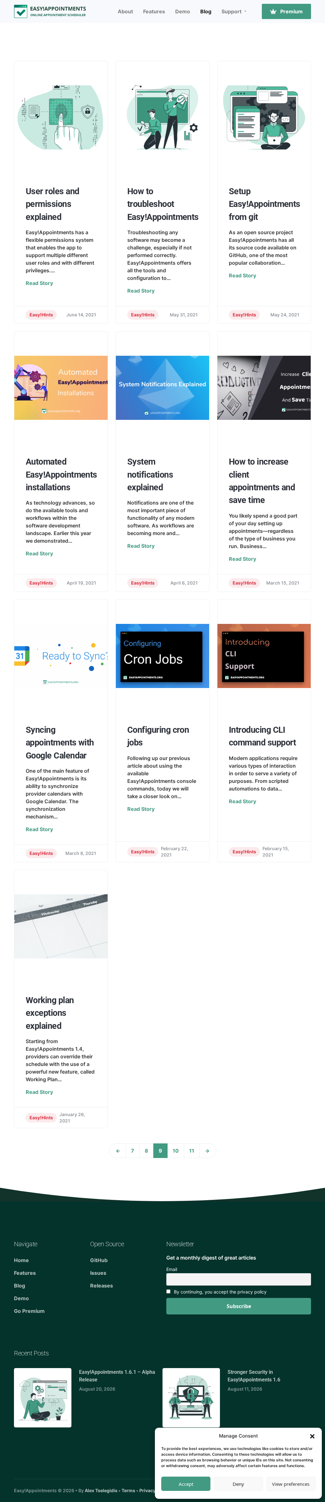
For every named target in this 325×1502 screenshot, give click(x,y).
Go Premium (29, 1311)
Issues (98, 1273)
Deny (238, 1484)
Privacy (147, 1490)
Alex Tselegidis (101, 1490)
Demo (182, 11)
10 (176, 1151)
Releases (101, 1285)
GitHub (99, 1260)
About (125, 11)
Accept (186, 1484)
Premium (291, 11)
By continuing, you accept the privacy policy (220, 1291)
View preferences (290, 1484)
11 (191, 1151)
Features (154, 11)
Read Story (39, 283)
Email (171, 1269)
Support (232, 11)
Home (21, 1260)
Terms (128, 1490)
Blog (205, 11)
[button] (312, 1436)
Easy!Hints (41, 314)
